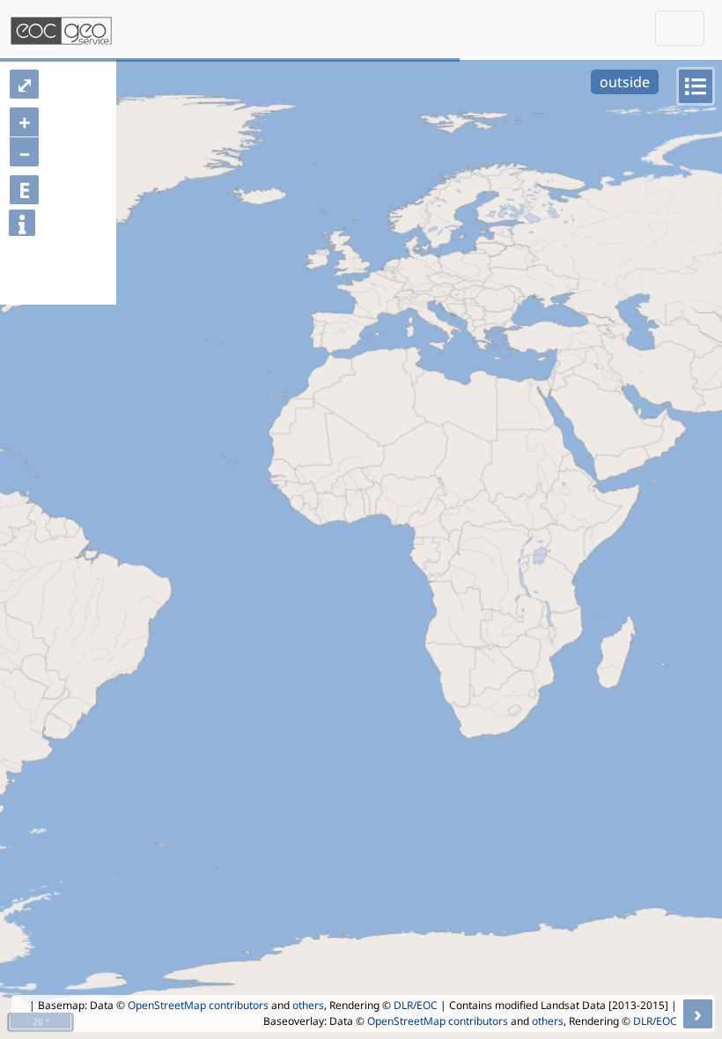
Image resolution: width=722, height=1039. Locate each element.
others (308, 1005)
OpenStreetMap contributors (198, 1005)
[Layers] (695, 86)
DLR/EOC (416, 1005)
